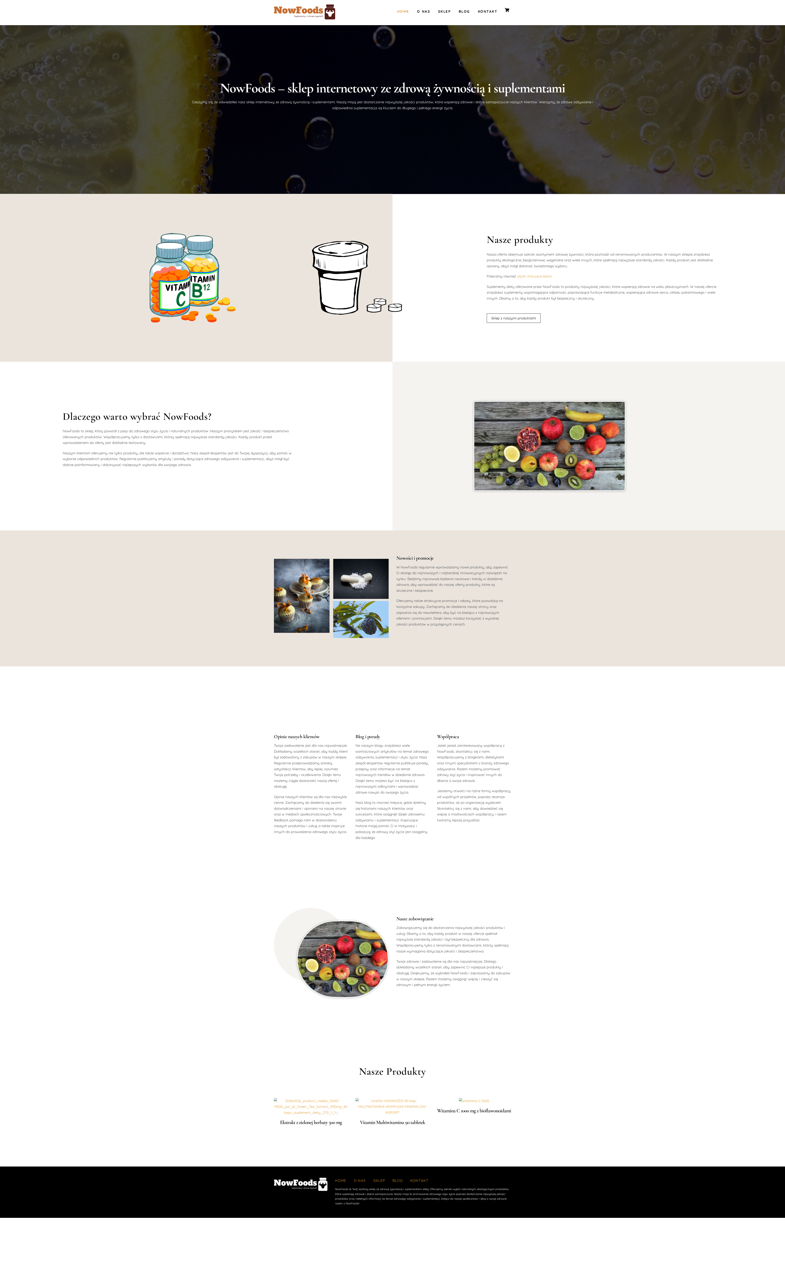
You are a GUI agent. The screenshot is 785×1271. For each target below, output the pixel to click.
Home (403, 11)
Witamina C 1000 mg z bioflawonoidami (474, 1111)
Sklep (444, 11)
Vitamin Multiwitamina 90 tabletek (392, 1122)
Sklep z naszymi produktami (513, 318)
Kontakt (488, 11)
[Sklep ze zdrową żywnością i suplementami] (304, 17)
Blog (464, 11)
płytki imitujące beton (534, 276)
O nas (423, 11)
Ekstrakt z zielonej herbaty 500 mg (311, 1122)
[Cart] (507, 10)
